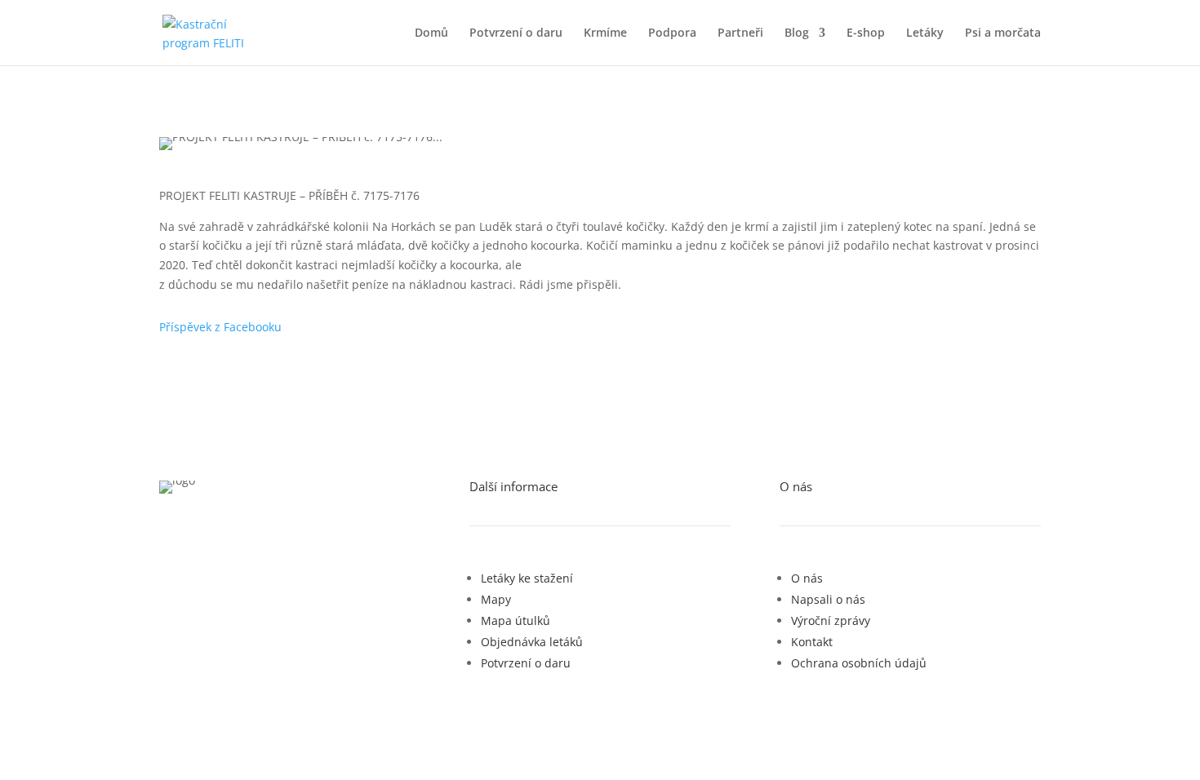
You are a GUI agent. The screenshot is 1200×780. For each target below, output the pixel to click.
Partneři (740, 33)
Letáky (925, 33)
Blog (796, 33)
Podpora (672, 33)
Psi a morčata (1003, 33)
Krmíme (605, 33)
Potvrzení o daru (515, 33)
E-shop (866, 33)
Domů (431, 33)
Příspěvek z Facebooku (220, 327)
